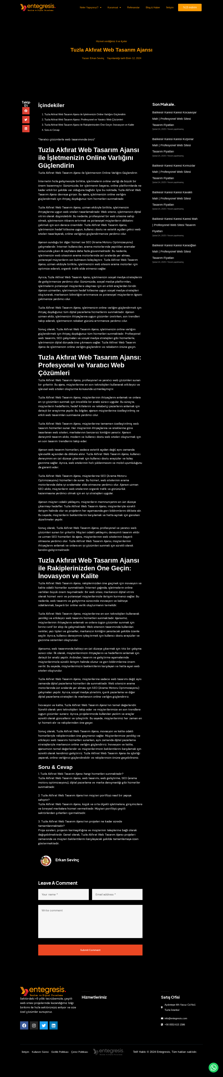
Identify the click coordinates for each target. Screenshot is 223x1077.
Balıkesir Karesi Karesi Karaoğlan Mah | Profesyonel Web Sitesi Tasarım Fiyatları (174, 251)
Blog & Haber (153, 7)
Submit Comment (90, 949)
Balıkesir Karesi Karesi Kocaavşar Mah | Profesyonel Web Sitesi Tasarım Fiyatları (174, 119)
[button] (26, 110)
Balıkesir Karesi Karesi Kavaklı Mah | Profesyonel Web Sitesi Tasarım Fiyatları (172, 198)
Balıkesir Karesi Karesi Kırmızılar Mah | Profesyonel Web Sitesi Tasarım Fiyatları (173, 172)
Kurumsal (113, 7)
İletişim (170, 7)
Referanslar (133, 7)
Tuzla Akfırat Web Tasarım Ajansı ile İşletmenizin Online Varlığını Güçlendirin (85, 114)
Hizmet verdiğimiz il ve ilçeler (111, 41)
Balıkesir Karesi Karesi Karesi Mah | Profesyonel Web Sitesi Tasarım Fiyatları (175, 225)
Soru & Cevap (51, 130)
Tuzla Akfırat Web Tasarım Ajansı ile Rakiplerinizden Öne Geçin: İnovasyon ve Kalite (89, 124)
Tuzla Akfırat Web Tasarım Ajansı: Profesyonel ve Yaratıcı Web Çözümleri (83, 119)
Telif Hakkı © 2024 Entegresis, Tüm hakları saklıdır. (165, 1051)
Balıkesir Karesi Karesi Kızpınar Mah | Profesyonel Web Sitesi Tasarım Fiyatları (173, 145)
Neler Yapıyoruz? (89, 7)
